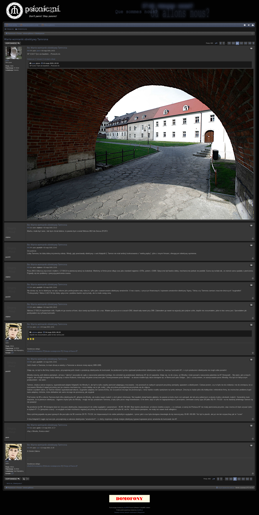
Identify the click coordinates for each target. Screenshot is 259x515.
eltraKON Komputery (34, 351)
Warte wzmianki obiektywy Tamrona (26, 39)
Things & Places (69, 351)
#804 (28, 267)
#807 (28, 327)
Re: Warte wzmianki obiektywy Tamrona (47, 47)
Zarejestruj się (22, 29)
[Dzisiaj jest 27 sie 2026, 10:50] (252, 33)
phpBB (126, 507)
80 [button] (233, 43)
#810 (28, 448)
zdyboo (35, 332)
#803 (28, 247)
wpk (7, 341)
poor (7, 60)
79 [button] (229, 43)
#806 (28, 307)
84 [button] (250, 43)
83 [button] (246, 43)
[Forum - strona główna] (36, 11)
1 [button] (223, 43)
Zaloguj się (10, 29)
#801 (28, 50)
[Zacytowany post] (42, 63)
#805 (28, 287)
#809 (28, 428)
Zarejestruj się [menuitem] (253, 25)
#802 (28, 227)
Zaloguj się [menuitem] (249, 25)
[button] (216, 43)
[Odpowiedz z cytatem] (251, 48)
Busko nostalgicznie (52, 351)
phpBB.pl (140, 510)
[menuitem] (11, 25)
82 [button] (241, 43)
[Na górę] (253, 219)
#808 (28, 362)
